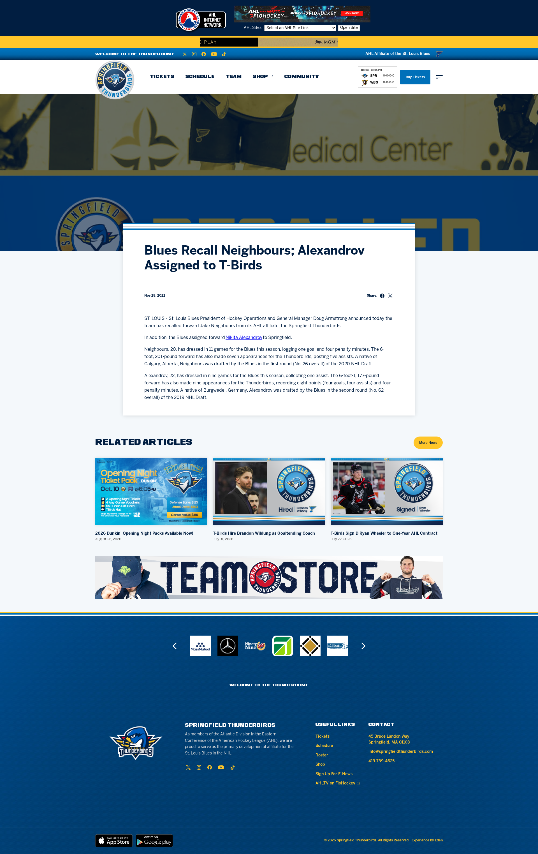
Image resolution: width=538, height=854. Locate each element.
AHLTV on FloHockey (335, 783)
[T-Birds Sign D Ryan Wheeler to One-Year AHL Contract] (387, 491)
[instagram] (194, 54)
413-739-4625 (381, 761)
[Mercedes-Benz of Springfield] (227, 646)
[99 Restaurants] (255, 646)
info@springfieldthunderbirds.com (400, 752)
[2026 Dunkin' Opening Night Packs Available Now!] (151, 491)
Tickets (162, 77)
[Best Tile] (310, 646)
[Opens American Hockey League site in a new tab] (201, 19)
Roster (322, 755)
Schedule (200, 77)
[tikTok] (224, 54)
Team (234, 77)
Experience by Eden (427, 840)
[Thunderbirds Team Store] (269, 577)
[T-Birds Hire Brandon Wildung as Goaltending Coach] (269, 491)
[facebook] (203, 54)
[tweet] (390, 295)
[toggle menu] (439, 77)
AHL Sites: (253, 28)
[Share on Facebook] (382, 295)
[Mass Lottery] (337, 646)
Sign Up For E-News (334, 774)
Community (301, 77)
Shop (260, 77)
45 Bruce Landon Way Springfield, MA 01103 (389, 739)
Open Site (349, 28)
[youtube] (214, 54)
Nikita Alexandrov (244, 338)
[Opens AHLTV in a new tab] (302, 14)
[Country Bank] (282, 646)
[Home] (114, 80)
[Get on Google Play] (154, 840)
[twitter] (184, 54)
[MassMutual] (200, 646)
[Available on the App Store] (114, 840)
